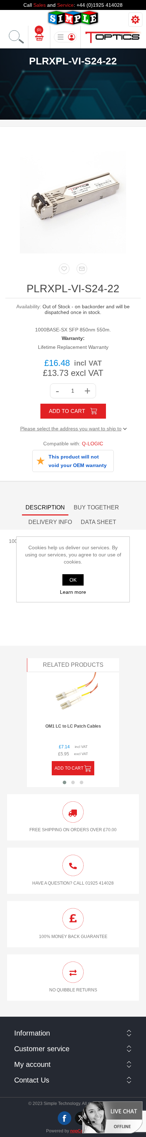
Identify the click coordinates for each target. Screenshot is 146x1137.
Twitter (81, 1118)
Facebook (64, 1118)
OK (73, 580)
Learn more (73, 592)
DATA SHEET (98, 522)
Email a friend (82, 268)
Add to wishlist (64, 268)
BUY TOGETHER (96, 507)
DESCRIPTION (45, 507)
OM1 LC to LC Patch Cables (73, 726)
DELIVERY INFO (50, 522)
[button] (64, 782)
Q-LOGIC (92, 443)
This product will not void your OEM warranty (78, 461)
